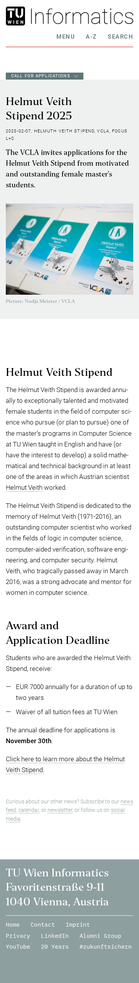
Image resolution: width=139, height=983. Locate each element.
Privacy (18, 935)
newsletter (59, 810)
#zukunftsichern (106, 946)
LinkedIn (55, 935)
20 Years (55, 946)
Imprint (78, 924)
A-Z (91, 36)
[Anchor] (115, 374)
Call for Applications (40, 75)
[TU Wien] (16, 16)
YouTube (18, 946)
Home (13, 924)
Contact (43, 924)
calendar (29, 810)
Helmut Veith (24, 487)
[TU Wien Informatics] (80, 16)
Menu (65, 36)
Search (120, 36)
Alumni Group (100, 935)
